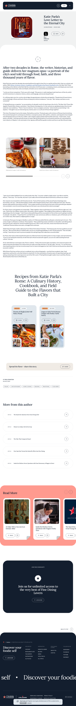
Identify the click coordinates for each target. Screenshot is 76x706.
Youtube (65, 654)
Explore (8, 642)
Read (11, 535)
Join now (10, 658)
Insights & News (42, 649)
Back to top (64, 629)
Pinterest (66, 657)
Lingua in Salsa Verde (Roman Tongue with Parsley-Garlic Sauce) (50, 313)
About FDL (53, 650)
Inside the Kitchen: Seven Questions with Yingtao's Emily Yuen (46, 528)
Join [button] (64, 5)
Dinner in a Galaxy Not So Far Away (23, 427)
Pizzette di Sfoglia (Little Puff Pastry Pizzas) (22, 312)
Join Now (39, 600)
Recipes (40, 651)
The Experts (28, 654)
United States (69, 696)
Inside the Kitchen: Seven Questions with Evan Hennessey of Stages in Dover (34, 463)
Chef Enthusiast (15, 386)
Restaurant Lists (30, 651)
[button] (58, 5)
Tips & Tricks (41, 656)
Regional (37, 386)
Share (66, 366)
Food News (55, 386)
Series (39, 654)
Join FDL (53, 652)
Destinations (29, 656)
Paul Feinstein (46, 38)
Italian (6, 386)
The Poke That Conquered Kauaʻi (22, 439)
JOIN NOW (23, 703)
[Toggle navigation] (69, 5)
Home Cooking (27, 386)
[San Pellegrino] (23, 697)
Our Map (27, 649)
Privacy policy (48, 695)
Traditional (46, 386)
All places (28, 658)
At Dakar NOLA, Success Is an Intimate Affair (15, 528)
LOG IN (29, 703)
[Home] (10, 5)
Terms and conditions (36, 695)
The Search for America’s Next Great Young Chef (26, 414)
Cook (20, 320)
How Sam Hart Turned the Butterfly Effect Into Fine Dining (29, 451)
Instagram (66, 649)
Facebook (66, 652)
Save (57, 33)
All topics (41, 658)
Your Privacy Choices (36, 698)
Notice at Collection (50, 698)
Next (68, 176)
